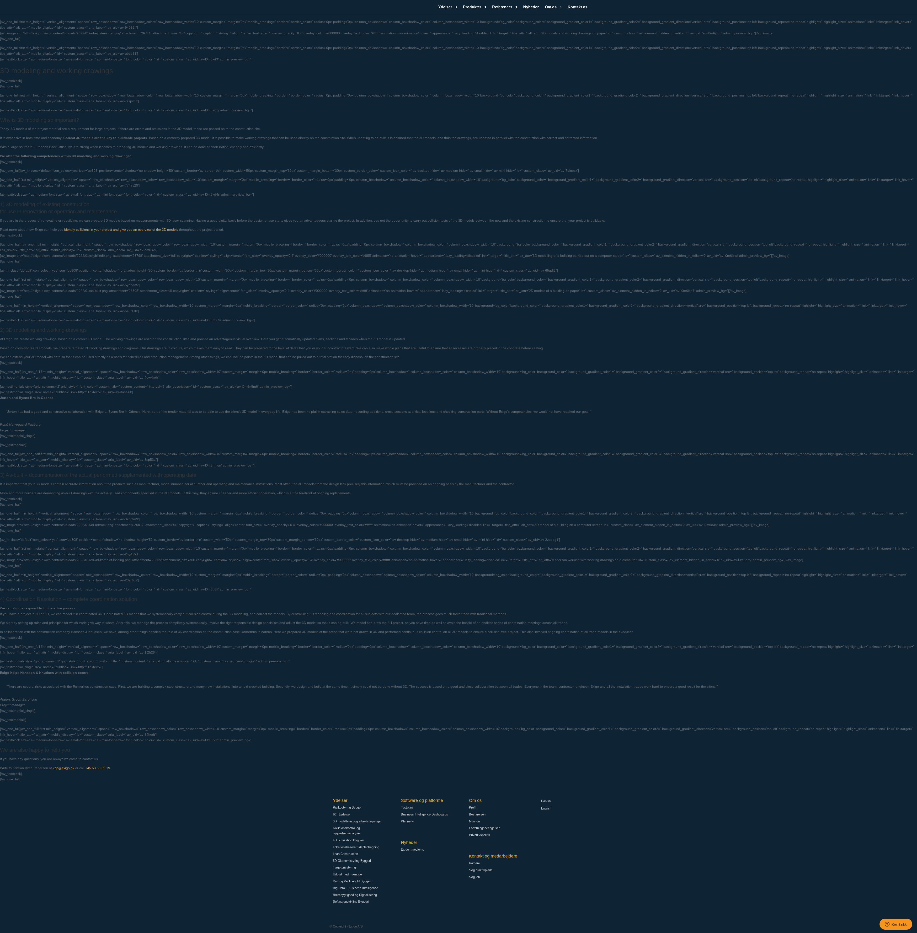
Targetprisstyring (344, 867)
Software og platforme (422, 800)
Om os (551, 7)
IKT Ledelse (341, 814)
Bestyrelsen (477, 814)
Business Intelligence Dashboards (424, 814)
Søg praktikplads (480, 870)
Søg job (474, 877)
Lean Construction (345, 854)
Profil (472, 807)
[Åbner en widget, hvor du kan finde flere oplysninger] (895, 925)
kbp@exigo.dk (63, 768)
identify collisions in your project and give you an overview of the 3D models (121, 229)
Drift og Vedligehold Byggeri (352, 881)
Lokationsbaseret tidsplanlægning (356, 847)
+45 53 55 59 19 (97, 768)
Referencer (502, 7)
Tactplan (407, 807)
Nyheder (531, 7)
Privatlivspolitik (479, 835)
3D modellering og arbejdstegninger (357, 821)
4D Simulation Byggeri (348, 840)
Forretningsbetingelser (484, 828)
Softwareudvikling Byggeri (351, 901)
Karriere (474, 863)
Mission (474, 821)
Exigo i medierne (412, 849)
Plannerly (407, 821)
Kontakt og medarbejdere (493, 856)
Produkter (472, 7)
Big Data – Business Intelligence (355, 888)
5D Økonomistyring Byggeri (352, 861)
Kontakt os (577, 7)
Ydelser (445, 7)
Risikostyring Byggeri (347, 807)
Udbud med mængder (348, 874)
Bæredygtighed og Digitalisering (355, 895)
